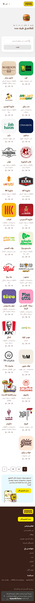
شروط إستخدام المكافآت (17, 580)
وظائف (31, 534)
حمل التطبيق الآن (23, 490)
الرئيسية (31, 25)
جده (19, 25)
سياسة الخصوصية (16, 598)
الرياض (31, 561)
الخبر (32, 565)
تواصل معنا (5, 580)
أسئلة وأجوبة (29, 580)
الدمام (31, 553)
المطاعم (25, 25)
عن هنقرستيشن (28, 530)
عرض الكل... (29, 570)
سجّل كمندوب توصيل (26, 539)
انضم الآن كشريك (28, 543)
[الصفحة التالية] (4, 469)
